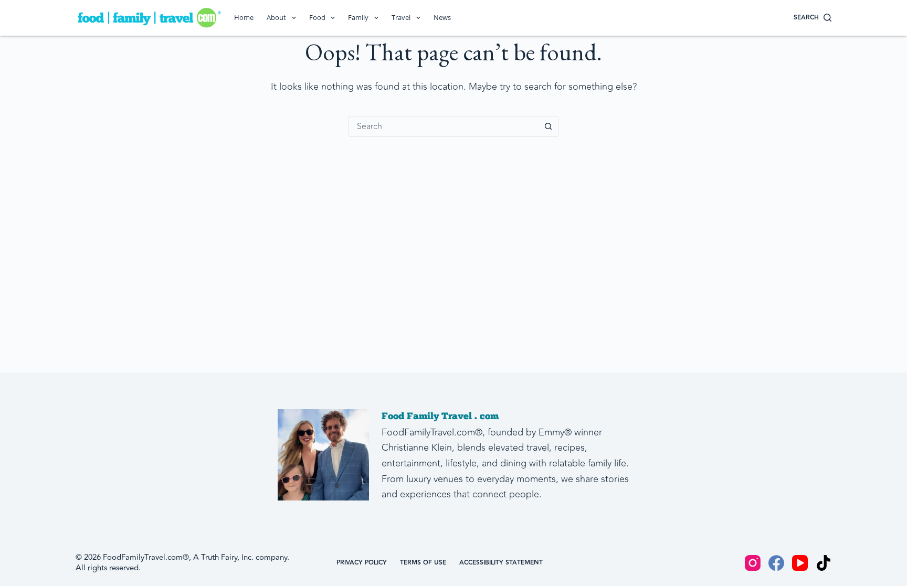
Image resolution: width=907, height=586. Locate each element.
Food (317, 17)
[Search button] (548, 126)
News (442, 17)
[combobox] (443, 126)
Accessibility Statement (501, 563)
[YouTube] (800, 563)
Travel (401, 17)
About (276, 17)
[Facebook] (776, 563)
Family (358, 17)
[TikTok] (823, 563)
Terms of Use (423, 563)
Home (244, 17)
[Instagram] (753, 563)
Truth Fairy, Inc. (227, 557)
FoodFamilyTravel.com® (146, 557)
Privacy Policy (361, 563)
